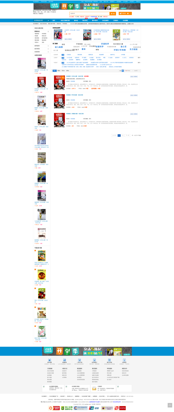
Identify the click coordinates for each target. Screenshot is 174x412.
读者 (63, 44)
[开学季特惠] (87, 351)
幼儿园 (56, 50)
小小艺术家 (134, 44)
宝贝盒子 (76, 49)
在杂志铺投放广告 (53, 396)
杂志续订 (132, 1)
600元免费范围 (80, 375)
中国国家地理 (111, 46)
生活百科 (71, 59)
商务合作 (124, 373)
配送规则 (79, 371)
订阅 (93, 399)
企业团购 (125, 1)
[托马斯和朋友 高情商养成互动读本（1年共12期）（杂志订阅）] (87, 34)
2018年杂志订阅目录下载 (113, 377)
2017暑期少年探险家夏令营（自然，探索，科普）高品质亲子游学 (78, 66)
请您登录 (95, 1)
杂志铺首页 (36, 23)
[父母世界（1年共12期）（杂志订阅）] (58, 34)
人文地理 (91, 57)
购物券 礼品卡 (110, 371)
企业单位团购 (125, 375)
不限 (63, 54)
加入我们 (109, 379)
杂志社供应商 (125, 371)
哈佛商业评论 (70, 50)
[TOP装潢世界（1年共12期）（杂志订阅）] (42, 214)
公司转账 (64, 377)
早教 (104, 57)
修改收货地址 (95, 379)
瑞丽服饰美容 (138, 47)
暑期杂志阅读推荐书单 (91, 64)
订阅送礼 (115, 20)
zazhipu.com (88, 404)
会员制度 (49, 375)
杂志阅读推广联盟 (86, 396)
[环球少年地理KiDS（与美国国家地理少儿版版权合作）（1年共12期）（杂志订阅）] (42, 255)
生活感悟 (85, 59)
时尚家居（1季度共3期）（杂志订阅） (75, 113)
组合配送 (79, 377)
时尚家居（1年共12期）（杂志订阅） (77, 76)
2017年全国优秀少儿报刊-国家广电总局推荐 (77, 62)
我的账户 (112, 1)
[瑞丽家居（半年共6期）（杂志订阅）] (42, 195)
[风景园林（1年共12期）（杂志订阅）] (42, 176)
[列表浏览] (123, 71)
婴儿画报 (100, 16)
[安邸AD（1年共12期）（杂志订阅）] (42, 120)
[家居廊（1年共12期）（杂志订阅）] (41, 101)
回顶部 (170, 405)
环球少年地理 (120, 50)
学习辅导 (84, 57)
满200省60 (95, 20)
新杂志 (76, 20)
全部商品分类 (38, 20)
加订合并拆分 (95, 377)
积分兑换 (109, 373)
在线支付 (64, 371)
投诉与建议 (95, 381)
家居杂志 (59, 23)
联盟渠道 (77, 396)
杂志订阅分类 (43, 23)
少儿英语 (77, 16)
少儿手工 (124, 57)
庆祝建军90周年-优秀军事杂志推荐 (99, 62)
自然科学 (117, 57)
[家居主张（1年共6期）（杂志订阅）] (42, 157)
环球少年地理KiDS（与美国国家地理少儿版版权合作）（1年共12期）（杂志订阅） (42, 264)
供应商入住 (70, 396)
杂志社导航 (102, 396)
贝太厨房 (92, 46)
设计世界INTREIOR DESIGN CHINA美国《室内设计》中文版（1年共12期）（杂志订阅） (42, 147)
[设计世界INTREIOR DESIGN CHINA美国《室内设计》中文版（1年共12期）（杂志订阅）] (42, 138)
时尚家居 (65, 23)
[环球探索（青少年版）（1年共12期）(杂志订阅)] (42, 274)
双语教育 (92, 59)
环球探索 (79, 44)
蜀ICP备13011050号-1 (46, 402)
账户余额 (49, 377)
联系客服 (49, 381)
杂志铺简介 (44, 396)
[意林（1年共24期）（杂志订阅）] (41, 293)
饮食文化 (64, 59)
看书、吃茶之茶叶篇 (101, 66)
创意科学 (100, 47)
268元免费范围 (80, 373)
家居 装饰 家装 (51, 23)
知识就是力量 (118, 44)
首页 (54, 20)
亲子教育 (99, 59)
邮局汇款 (64, 375)
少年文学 (84, 46)
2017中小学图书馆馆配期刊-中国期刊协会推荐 (121, 62)
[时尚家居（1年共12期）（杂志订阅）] (42, 82)
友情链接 (95, 396)
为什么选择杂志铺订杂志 (113, 396)
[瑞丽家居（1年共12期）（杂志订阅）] (42, 63)
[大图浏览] (120, 71)
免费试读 (109, 375)
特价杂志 (85, 20)
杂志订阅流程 (50, 371)
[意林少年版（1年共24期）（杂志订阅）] (41, 331)
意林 (84, 49)
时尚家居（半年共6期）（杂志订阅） (75, 95)
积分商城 (51, 1)
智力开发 (98, 57)
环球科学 (105, 44)
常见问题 (49, 379)
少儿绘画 (110, 57)
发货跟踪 (119, 1)
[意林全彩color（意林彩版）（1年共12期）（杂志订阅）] (116, 34)
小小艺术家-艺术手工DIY (106, 64)
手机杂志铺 (43, 1)
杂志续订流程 (50, 373)
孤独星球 (76, 46)
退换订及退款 (95, 375)
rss (91, 399)
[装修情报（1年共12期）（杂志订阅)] (42, 233)
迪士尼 (124, 47)
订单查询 (94, 371)
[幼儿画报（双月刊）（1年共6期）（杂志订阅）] (41, 312)
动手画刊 (131, 57)
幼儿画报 (59, 47)
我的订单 (106, 1)
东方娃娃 (134, 49)
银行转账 (64, 373)
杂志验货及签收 (81, 379)
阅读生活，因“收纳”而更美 (115, 66)
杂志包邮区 (105, 20)
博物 (97, 49)
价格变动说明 (95, 373)
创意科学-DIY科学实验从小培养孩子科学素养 (73, 64)
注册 (101, 1)
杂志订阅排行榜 (65, 20)
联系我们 (62, 396)
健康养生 (78, 59)
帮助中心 (138, 1)
